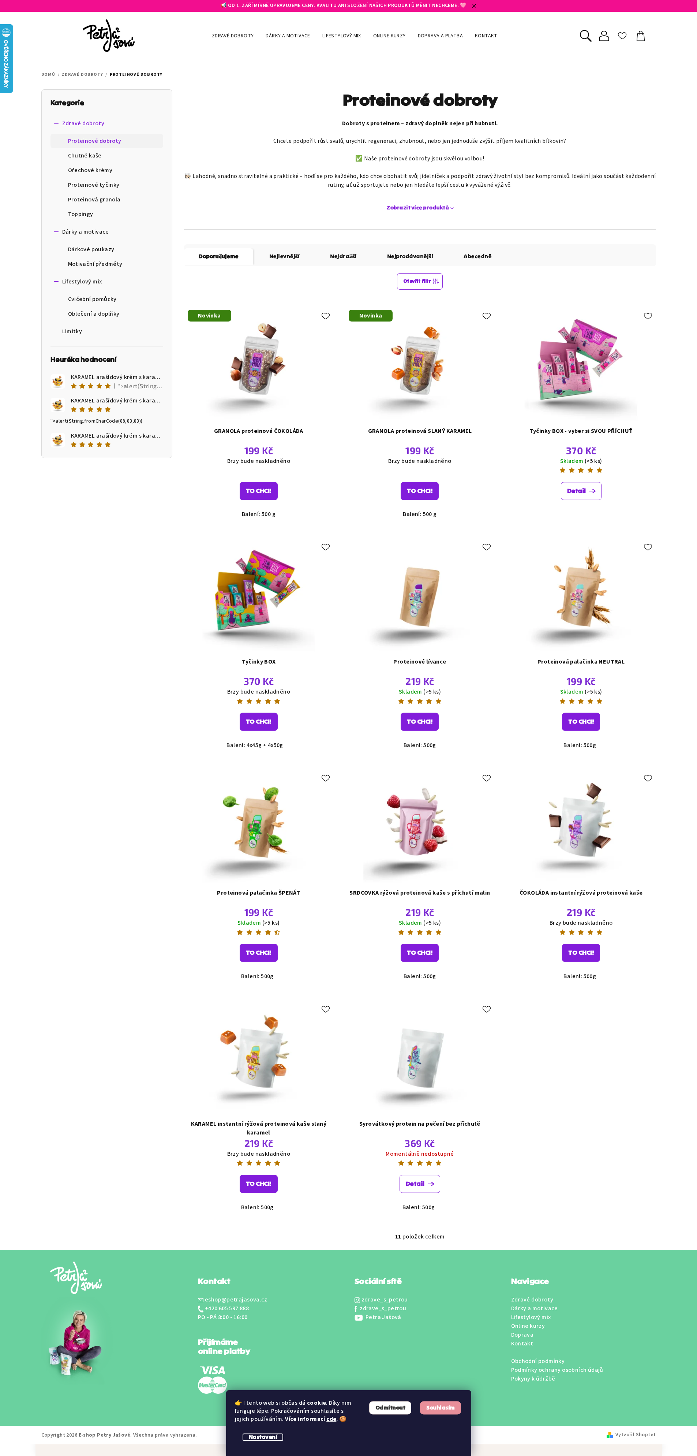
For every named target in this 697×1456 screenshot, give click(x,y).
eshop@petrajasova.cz (236, 1300)
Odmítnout (390, 1407)
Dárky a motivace (85, 232)
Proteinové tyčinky (94, 185)
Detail (576, 490)
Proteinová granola (94, 200)
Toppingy (80, 214)
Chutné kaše (85, 156)
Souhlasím (440, 1407)
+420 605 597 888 (227, 1308)
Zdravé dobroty (83, 123)
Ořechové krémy (90, 170)
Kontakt (522, 1344)
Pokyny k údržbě (533, 1379)
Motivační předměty (95, 264)
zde (331, 1419)
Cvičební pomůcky (92, 299)
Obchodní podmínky (538, 1361)
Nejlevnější (284, 256)
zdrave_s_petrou (384, 1300)
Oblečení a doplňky (94, 314)
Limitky (72, 331)
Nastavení (263, 1437)
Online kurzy (528, 1326)
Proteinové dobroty (94, 141)
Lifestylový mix (82, 282)
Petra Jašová (382, 1317)
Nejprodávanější (410, 256)
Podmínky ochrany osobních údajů (557, 1370)
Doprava (522, 1335)
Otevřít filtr (417, 281)
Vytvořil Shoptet (635, 1434)
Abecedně (477, 256)
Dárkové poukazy (91, 249)
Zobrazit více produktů (417, 207)
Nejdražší (343, 256)
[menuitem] (233, 35)
